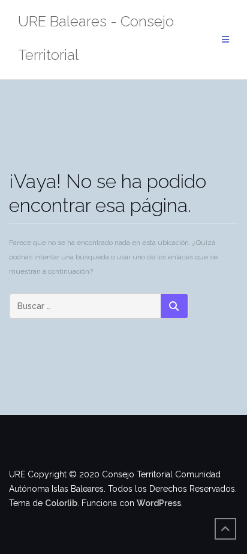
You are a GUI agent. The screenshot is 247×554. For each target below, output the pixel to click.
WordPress (159, 503)
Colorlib (61, 503)
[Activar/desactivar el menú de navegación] (225, 40)
